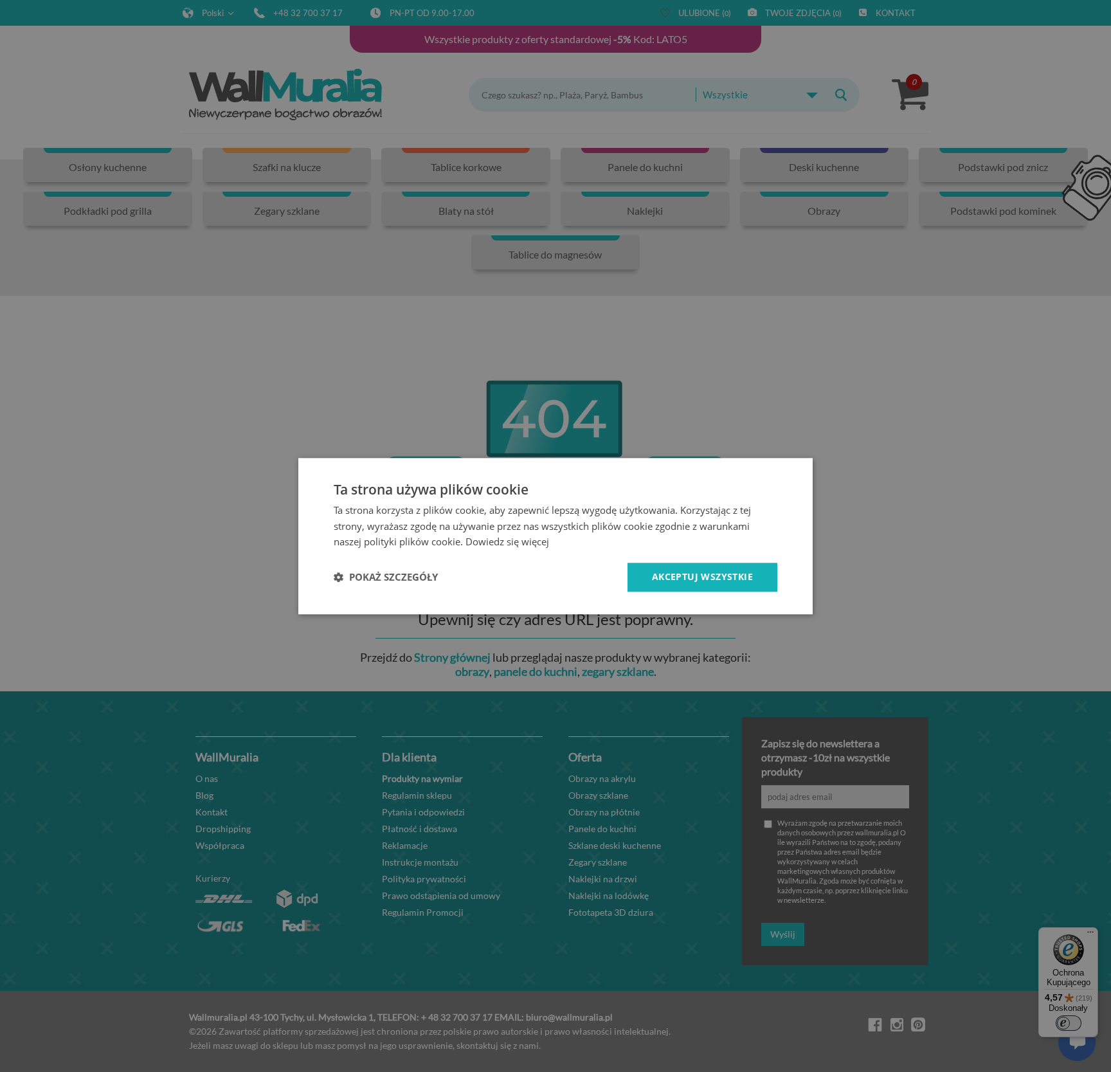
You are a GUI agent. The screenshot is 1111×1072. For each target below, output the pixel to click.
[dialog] (555, 536)
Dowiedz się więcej (507, 542)
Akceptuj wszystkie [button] (702, 576)
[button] (386, 577)
